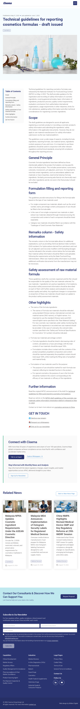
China (58, 509)
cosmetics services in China (64, 407)
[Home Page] (7, 3)
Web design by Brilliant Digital (68, 703)
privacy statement (52, 640)
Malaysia (8, 509)
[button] (75, 3)
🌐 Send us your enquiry (37, 418)
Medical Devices (36, 561)
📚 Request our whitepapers (39, 422)
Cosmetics (7, 30)
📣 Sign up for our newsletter (39, 427)
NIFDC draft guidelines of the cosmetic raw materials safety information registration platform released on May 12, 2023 (53, 400)
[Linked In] (56, 682)
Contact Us (58, 673)
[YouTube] (62, 682)
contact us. (32, 704)
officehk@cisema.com (11, 638)
